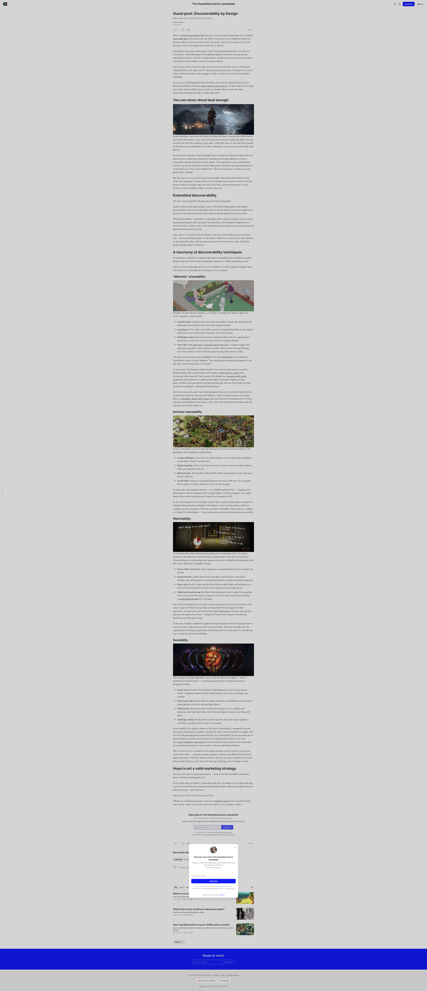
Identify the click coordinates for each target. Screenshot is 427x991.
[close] (235, 847)
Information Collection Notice (213, 888)
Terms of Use (224, 886)
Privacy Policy (230, 888)
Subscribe (213, 881)
